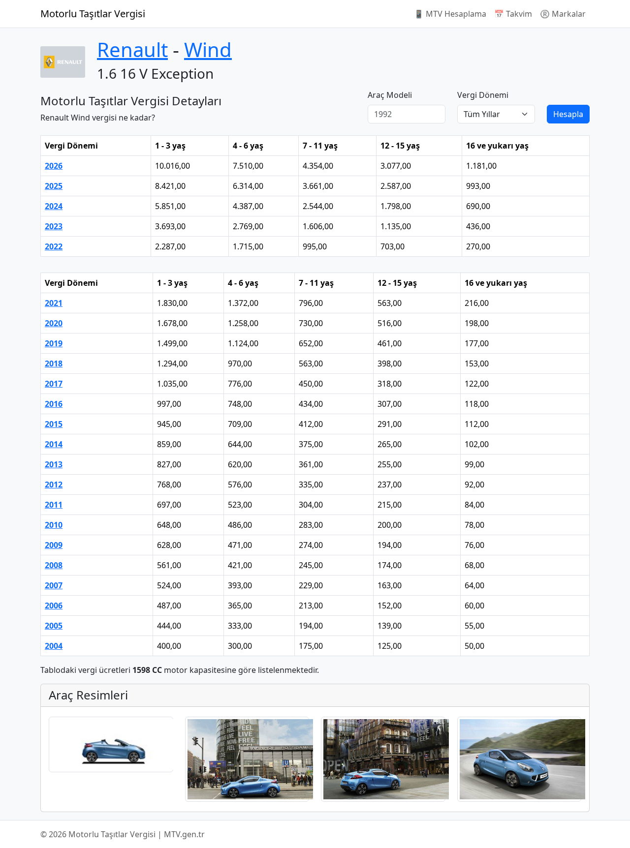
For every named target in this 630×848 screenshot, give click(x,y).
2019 (54, 343)
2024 (54, 206)
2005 (54, 625)
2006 (54, 605)
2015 (54, 424)
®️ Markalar (563, 13)
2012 (54, 484)
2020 (54, 323)
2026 (54, 165)
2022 (54, 246)
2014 (54, 444)
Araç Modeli (390, 95)
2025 (54, 186)
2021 (54, 303)
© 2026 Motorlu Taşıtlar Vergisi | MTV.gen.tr (122, 834)
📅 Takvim (513, 13)
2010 (54, 524)
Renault (132, 49)
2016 (54, 403)
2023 (54, 226)
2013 (54, 464)
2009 (54, 545)
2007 (54, 585)
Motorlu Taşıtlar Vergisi (92, 13)
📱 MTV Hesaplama (450, 13)
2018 (54, 363)
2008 (54, 565)
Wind (208, 49)
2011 (54, 504)
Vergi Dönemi (482, 95)
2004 (54, 645)
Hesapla (568, 114)
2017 (54, 383)
